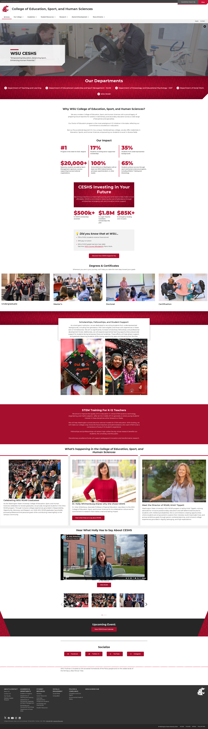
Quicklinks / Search (187, 2)
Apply (196, 21)
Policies (188, 726)
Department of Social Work (192, 88)
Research (63, 17)
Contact (202, 21)
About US (7, 691)
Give (203, 2)
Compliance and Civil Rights (75, 694)
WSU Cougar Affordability (94, 246)
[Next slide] (146, 604)
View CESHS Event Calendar (104, 629)
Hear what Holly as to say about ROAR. (88, 518)
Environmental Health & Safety (76, 698)
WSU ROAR (106, 94)
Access (182, 726)
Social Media (56, 693)
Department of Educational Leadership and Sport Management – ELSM (80, 88)
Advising (39, 693)
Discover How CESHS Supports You (104, 256)
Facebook (74, 654)
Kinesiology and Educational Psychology (27, 706)
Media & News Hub (92, 689)
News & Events (98, 17)
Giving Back (56, 696)
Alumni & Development (79, 17)
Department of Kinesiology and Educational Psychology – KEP (145, 88)
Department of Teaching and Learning (24, 88)
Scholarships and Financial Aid (41, 704)
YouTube (116, 654)
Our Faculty (7, 696)
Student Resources (47, 17)
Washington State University (10, 1)
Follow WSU (201, 726)
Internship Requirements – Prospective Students (43, 699)
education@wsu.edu (58, 721)
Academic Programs (26, 693)
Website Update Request (8, 699)
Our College (18, 17)
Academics (31, 17)
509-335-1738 (49, 721)
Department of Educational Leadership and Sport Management (27, 701)
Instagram (137, 654)
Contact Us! (7, 693)
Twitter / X (95, 654)
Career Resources (42, 696)
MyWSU (194, 726)
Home (7, 17)
